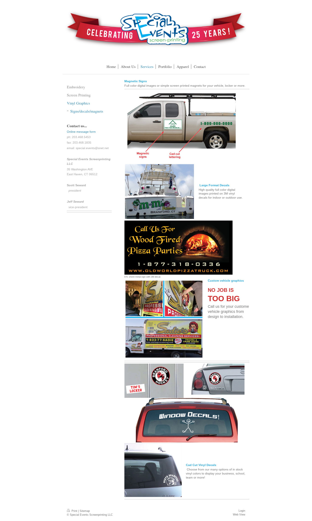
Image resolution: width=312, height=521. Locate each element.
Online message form (81, 131)
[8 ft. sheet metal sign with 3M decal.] (178, 247)
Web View (239, 514)
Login (242, 510)
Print (74, 511)
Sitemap (85, 511)
